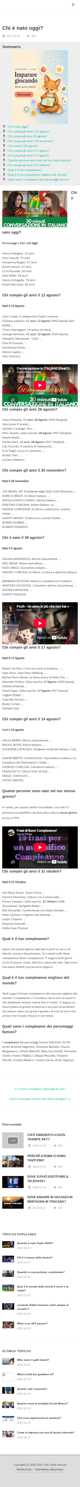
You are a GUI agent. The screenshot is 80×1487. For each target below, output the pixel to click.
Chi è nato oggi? (18, 126)
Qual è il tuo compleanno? (25, 170)
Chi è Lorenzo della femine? (35, 1257)
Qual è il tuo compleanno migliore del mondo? (37, 174)
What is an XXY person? (32, 1323)
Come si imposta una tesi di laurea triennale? (46, 1432)
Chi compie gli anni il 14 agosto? (28, 155)
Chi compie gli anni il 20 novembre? (31, 141)
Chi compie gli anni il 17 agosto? (28, 150)
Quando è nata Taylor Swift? (35, 1243)
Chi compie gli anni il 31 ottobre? (29, 165)
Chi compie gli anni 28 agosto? (27, 136)
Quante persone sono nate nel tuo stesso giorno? (39, 160)
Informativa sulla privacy (49, 1469)
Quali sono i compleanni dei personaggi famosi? (38, 179)
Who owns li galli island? (33, 1359)
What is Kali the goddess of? (35, 1374)
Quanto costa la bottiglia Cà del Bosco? (42, 1403)
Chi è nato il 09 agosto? (23, 146)
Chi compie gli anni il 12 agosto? (28, 131)
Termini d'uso (23, 1469)
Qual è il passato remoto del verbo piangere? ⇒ (40, 1098)
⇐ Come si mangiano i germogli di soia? (40, 1088)
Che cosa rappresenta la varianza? (39, 1417)
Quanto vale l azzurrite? (32, 1388)
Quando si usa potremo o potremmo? (41, 1272)
